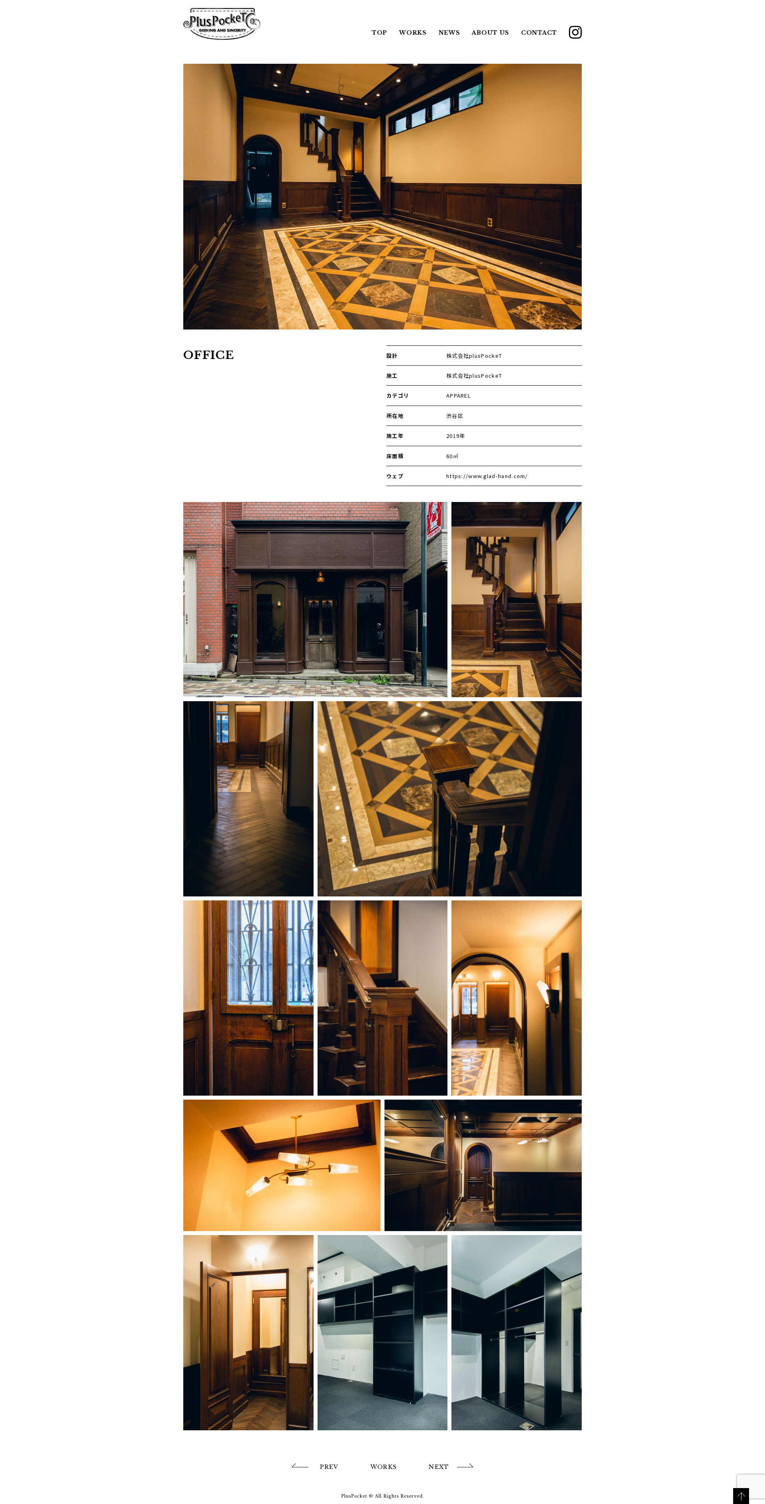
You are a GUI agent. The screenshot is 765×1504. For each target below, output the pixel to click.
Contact (539, 33)
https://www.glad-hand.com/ (487, 476)
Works (413, 33)
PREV (329, 1467)
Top (379, 33)
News (449, 33)
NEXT (439, 1467)
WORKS (384, 1467)
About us (490, 33)
